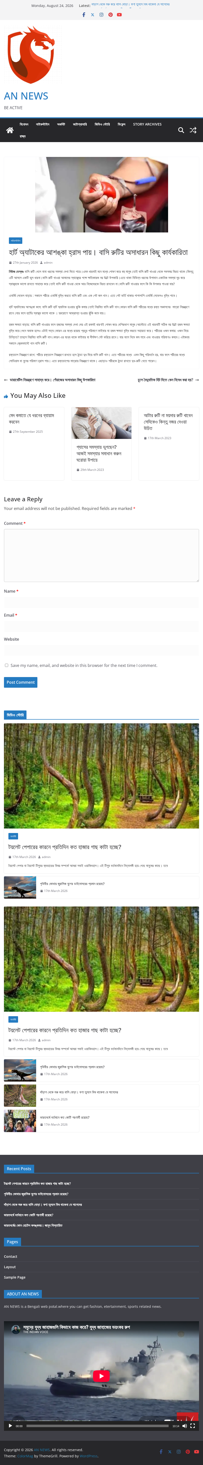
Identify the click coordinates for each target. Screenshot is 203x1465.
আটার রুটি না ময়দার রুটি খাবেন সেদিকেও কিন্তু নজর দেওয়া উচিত (168, 421)
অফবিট (61, 124)
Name (11, 591)
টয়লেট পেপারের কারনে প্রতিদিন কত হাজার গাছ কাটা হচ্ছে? (64, 847)
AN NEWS (26, 95)
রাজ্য (22, 136)
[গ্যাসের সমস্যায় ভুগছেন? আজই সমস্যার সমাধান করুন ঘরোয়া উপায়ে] (102, 410)
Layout (10, 1266)
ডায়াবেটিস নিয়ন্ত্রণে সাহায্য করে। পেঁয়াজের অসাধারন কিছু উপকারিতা (52, 379)
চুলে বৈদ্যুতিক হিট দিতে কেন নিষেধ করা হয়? (165, 379)
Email (10, 615)
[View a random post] (193, 130)
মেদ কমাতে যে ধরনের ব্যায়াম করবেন (31, 418)
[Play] (10, 1425)
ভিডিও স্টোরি (102, 124)
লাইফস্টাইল (42, 124)
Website (11, 639)
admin (48, 262)
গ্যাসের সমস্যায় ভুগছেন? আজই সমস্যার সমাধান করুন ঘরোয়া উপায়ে (98, 453)
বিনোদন (24, 124)
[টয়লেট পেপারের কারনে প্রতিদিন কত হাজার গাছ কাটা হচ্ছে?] (101, 776)
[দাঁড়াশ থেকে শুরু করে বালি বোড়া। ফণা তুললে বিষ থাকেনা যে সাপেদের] (20, 1096)
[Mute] (184, 1425)
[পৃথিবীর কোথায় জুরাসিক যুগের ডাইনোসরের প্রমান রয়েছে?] (20, 887)
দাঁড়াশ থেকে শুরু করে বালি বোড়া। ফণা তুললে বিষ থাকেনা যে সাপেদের (131, 5)
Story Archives (147, 124)
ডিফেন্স (121, 124)
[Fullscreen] (192, 1425)
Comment (15, 523)
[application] (101, 1376)
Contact (10, 1256)
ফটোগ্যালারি (80, 124)
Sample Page (14, 1277)
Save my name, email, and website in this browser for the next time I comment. (84, 665)
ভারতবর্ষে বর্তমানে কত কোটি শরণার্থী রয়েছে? (64, 1117)
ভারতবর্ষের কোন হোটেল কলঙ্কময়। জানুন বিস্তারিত (33, 1225)
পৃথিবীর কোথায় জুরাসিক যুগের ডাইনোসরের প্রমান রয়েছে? (72, 883)
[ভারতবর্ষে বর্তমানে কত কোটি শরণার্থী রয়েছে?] (20, 1121)
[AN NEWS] (10, 130)
